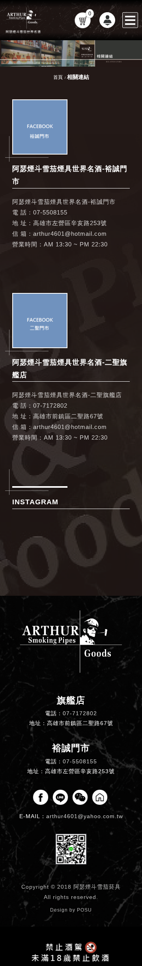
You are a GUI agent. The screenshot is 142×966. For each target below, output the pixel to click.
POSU (84, 910)
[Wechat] (80, 797)
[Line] (60, 797)
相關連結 (78, 77)
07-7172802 (80, 713)
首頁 (58, 77)
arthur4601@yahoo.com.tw (84, 816)
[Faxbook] (41, 797)
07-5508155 (80, 761)
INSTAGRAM (35, 502)
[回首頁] (23, 20)
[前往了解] (40, 127)
